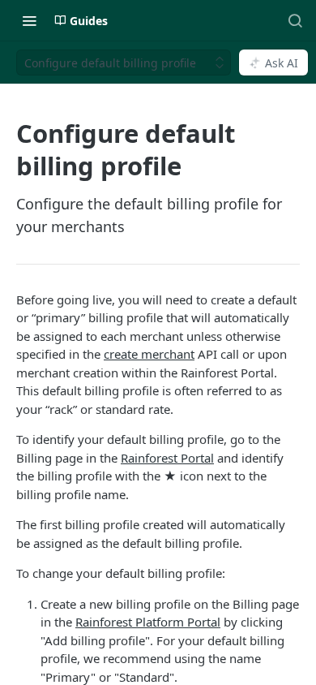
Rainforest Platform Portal (147, 622)
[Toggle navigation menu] (29, 20)
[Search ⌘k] (295, 20)
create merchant (149, 354)
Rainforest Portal (167, 458)
